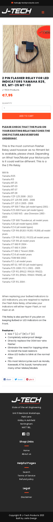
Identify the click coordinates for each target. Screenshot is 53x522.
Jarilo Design (30, 518)
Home (26, 450)
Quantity (7, 103)
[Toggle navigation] (43, 12)
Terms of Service (26, 475)
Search (26, 472)
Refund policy (26, 479)
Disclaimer (26, 497)
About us (26, 454)
